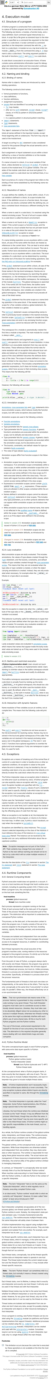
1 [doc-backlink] (2, 1345)
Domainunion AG (31, 8)
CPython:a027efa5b (11, 1201)
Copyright (21, 1354)
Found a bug (43, 1376)
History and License (27, 1365)
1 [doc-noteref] (32, 741)
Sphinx (41, 1378)
